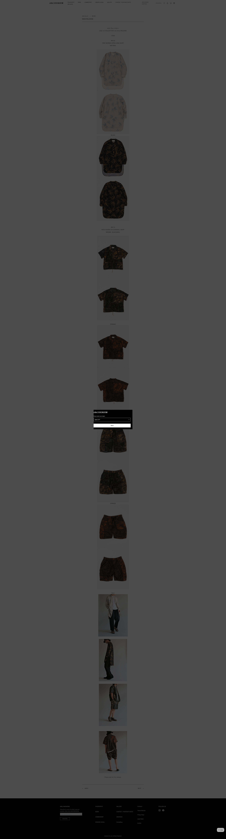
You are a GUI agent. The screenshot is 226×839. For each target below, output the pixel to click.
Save (112, 425)
